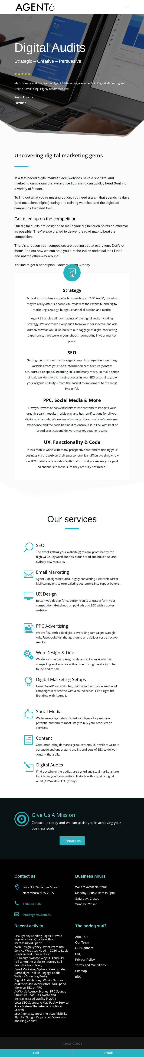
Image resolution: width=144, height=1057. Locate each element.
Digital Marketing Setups (61, 679)
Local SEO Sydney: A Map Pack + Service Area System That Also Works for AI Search (41, 1006)
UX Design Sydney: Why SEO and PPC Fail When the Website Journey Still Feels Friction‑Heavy (39, 961)
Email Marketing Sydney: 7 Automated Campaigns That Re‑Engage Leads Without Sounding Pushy (40, 972)
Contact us (72, 840)
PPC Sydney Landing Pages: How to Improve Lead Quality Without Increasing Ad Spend (38, 939)
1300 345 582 (32, 904)
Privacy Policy (85, 959)
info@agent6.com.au (37, 915)
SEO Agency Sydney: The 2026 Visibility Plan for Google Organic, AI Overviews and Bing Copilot (40, 1017)
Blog (78, 976)
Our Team (82, 942)
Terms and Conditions (90, 965)
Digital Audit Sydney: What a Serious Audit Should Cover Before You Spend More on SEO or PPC (40, 984)
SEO (40, 545)
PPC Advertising (52, 626)
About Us (81, 937)
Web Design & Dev (55, 652)
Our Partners (84, 948)
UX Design (46, 594)
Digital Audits (49, 765)
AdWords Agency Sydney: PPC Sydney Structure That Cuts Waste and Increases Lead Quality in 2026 (40, 995)
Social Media (49, 711)
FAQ (78, 954)
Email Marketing (52, 572)
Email (108, 1052)
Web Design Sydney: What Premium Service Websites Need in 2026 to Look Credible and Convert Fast (41, 950)
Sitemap (81, 971)
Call (36, 1052)
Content (44, 738)
